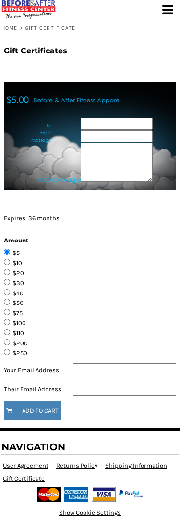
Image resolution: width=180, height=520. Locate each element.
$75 (17, 313)
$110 (18, 333)
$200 (20, 343)
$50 (18, 302)
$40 (18, 293)
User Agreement (25, 465)
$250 (19, 352)
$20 (18, 273)
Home (9, 28)
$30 (18, 283)
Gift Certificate (24, 478)
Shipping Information (136, 465)
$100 (19, 323)
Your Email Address (31, 370)
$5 (16, 252)
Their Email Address (32, 389)
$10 (17, 262)
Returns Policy (76, 465)
